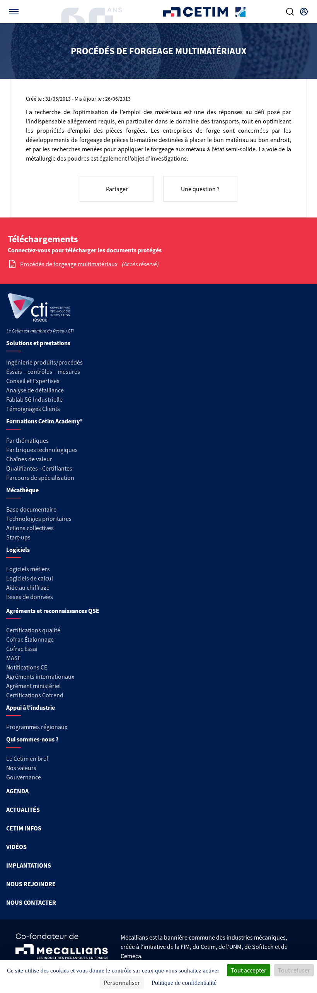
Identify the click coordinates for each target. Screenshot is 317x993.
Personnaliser (122, 982)
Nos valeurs (21, 768)
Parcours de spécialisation (40, 477)
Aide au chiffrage (27, 587)
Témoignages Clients (33, 409)
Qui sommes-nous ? (32, 739)
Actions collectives (30, 528)
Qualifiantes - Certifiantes (39, 468)
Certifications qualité (33, 630)
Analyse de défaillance (35, 390)
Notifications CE (26, 667)
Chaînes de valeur (29, 459)
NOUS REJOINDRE (31, 884)
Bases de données (29, 597)
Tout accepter (248, 970)
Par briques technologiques (42, 450)
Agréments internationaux (40, 676)
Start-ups (18, 537)
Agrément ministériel (33, 686)
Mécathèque (22, 490)
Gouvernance (23, 777)
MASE (13, 658)
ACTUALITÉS (23, 809)
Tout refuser (294, 970)
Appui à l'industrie (30, 707)
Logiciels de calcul (29, 578)
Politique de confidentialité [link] (184, 982)
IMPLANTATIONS (28, 865)
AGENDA (17, 791)
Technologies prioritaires (39, 518)
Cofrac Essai (21, 648)
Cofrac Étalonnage (30, 639)
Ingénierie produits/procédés (44, 362)
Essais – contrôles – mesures (43, 371)
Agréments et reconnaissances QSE (52, 611)
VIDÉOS (16, 847)
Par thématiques (27, 440)
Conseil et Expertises (33, 381)
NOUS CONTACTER (31, 902)
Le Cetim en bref (27, 758)
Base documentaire (31, 509)
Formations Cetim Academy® (44, 421)
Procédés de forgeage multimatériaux (69, 264)
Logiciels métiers (28, 569)
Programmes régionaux (36, 727)
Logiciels (18, 549)
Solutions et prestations (38, 343)
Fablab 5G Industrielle (34, 399)
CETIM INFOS (23, 828)
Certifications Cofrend (34, 695)
